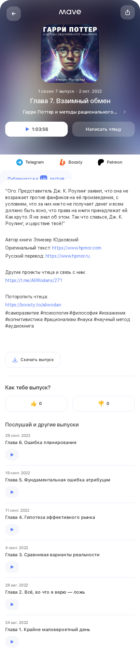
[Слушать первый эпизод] (12, 455)
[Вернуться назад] (14, 14)
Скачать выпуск (37, 359)
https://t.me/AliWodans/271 (33, 280)
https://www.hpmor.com (76, 247)
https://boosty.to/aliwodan (33, 304)
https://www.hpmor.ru (68, 256)
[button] (70, 12)
